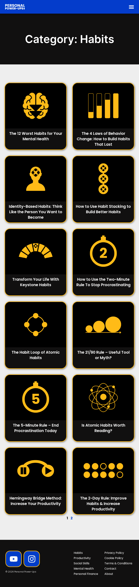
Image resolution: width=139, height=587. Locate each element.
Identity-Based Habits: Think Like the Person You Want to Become (35, 212)
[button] (131, 7)
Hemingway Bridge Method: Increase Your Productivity (36, 501)
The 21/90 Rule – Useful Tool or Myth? (103, 355)
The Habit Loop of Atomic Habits (36, 355)
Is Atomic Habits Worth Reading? (103, 428)
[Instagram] (32, 559)
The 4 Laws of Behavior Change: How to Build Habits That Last (103, 139)
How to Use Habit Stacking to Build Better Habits (103, 209)
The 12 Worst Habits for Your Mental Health (35, 136)
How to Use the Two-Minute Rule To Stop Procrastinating (103, 282)
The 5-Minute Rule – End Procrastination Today (36, 428)
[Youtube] (13, 559)
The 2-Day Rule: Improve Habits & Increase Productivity (103, 504)
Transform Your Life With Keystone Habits (35, 282)
